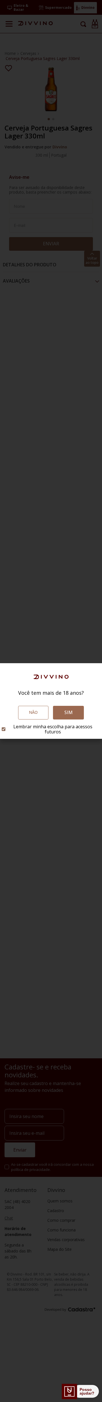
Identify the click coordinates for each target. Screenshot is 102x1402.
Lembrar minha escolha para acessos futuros (52, 729)
